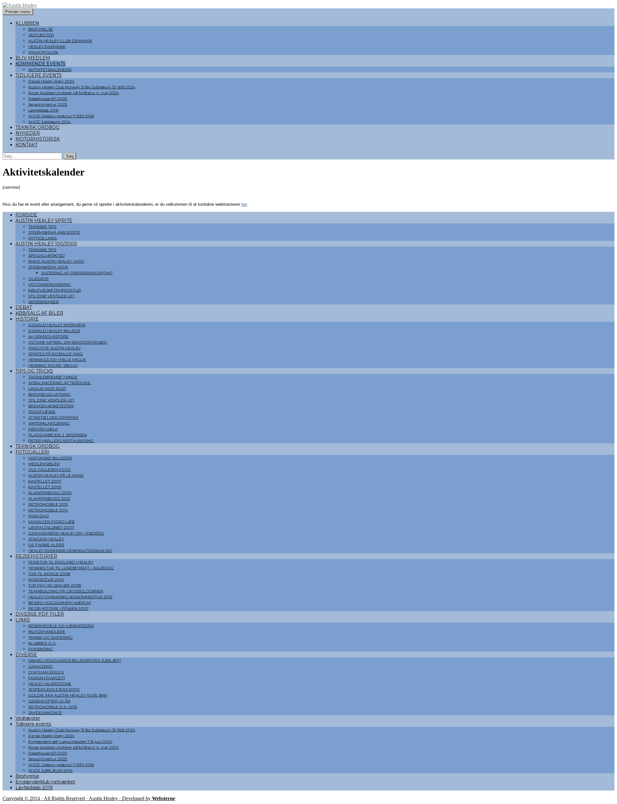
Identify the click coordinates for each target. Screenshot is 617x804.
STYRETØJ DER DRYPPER (53, 417)
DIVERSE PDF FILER (39, 614)
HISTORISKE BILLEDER (50, 458)
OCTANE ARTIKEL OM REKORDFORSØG (67, 342)
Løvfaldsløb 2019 (43, 110)
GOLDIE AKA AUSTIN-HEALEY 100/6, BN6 (67, 695)
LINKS (22, 620)
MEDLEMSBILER (44, 463)
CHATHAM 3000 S (46, 672)
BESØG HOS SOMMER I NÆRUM (59, 602)
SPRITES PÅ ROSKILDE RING (55, 353)
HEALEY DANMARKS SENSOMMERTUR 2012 (70, 596)
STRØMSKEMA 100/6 (48, 267)
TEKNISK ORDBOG (37, 127)
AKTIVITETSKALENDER (50, 69)
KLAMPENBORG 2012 (49, 498)
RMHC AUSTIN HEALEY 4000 (56, 261)
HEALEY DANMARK (47, 46)
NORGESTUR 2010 (46, 579)
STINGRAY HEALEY (46, 539)
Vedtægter (27, 718)
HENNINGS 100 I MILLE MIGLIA (57, 359)
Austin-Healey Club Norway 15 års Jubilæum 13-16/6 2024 (81, 87)
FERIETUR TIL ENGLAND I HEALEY (60, 562)
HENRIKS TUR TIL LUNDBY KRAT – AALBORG (71, 567)
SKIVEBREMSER (43, 301)
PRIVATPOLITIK (43, 52)
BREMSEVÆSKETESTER (51, 405)
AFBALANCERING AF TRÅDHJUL (59, 382)
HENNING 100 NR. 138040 (53, 365)
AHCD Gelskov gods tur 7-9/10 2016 (61, 115)
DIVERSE (26, 654)
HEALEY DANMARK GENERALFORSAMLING (70, 550)
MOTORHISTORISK (37, 139)
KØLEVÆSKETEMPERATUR (54, 290)
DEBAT (23, 307)
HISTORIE (27, 319)
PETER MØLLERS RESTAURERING (61, 440)
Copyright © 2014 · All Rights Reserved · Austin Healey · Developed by (89, 798)
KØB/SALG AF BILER (39, 313)
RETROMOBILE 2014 (48, 510)
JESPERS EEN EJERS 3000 (54, 689)
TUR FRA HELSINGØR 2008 (54, 585)
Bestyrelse (27, 776)
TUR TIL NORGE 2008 (49, 573)
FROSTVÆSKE (42, 411)
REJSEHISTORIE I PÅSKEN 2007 (58, 608)
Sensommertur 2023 (47, 104)
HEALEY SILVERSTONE (49, 683)
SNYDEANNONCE (45, 712)
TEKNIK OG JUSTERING (50, 637)
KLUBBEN (27, 23)
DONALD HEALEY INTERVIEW (56, 324)
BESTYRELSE (40, 29)
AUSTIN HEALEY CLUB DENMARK (60, 40)
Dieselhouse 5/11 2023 (47, 98)
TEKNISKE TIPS (42, 226)
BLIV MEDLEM (32, 58)
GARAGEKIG (40, 666)
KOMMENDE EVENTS (40, 64)
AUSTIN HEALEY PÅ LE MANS (56, 475)
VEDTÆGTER (41, 34)
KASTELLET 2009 (44, 486)
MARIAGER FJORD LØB (51, 521)
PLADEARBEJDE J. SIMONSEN (57, 434)
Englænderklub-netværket (45, 782)
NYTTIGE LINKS (42, 238)
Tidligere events (33, 724)
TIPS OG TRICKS (34, 371)
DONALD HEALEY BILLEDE (54, 330)
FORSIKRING (40, 648)
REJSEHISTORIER (36, 556)
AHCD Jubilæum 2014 (49, 121)
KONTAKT (26, 145)
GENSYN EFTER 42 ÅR (49, 701)
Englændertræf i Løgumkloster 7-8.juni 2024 (70, 741)
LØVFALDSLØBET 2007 (51, 527)
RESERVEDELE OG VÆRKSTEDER (61, 625)
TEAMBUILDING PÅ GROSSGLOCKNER (65, 591)
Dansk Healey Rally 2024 (51, 81)
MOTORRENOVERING (49, 284)
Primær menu (18, 11)
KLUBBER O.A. (42, 643)
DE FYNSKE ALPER (46, 544)
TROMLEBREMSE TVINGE (52, 377)
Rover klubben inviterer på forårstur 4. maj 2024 (73, 92)
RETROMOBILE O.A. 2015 (52, 706)
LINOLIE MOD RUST (47, 388)
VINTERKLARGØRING (49, 423)
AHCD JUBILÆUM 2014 (50, 770)
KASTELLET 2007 (44, 481)
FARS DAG (38, 515)
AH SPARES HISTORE (48, 336)
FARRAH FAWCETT (46, 677)
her (244, 204)
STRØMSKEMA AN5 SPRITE (54, 232)
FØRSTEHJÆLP (43, 429)
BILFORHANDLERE (46, 631)
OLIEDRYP (38, 278)
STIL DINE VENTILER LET (51, 296)
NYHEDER (27, 133)
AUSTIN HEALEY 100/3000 (46, 244)
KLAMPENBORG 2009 (50, 492)
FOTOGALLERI (32, 452)
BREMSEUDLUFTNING (49, 394)
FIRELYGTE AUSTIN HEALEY (54, 348)
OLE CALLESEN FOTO (49, 469)
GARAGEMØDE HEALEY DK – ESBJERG (66, 533)
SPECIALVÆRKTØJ (46, 255)
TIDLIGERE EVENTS (38, 75)
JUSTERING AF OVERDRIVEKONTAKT (77, 272)
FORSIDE (26, 215)
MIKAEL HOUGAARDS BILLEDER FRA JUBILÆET (74, 660)
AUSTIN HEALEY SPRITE (43, 220)
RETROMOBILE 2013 (48, 504)
